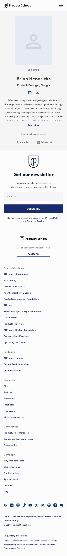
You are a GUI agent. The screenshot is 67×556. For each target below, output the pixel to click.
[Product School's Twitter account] (36, 505)
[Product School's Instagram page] (18, 505)
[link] (52, 217)
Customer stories (12, 370)
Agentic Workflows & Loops (17, 292)
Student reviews (12, 466)
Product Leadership (14, 323)
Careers (8, 485)
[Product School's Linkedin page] (12, 505)
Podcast (8, 392)
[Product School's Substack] (61, 505)
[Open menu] (61, 5)
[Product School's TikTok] (24, 505)
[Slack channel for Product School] (5, 505)
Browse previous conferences (18, 439)
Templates (9, 398)
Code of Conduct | (20, 516)
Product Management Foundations (21, 299)
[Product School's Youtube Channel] (30, 505)
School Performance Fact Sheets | (26, 541)
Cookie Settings (11, 520)
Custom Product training (16, 364)
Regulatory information (16, 535)
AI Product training (13, 358)
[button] (33, 125)
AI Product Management (16, 274)
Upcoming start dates (15, 342)
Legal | (7, 516)
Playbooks (9, 404)
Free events (9, 411)
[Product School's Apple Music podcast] (55, 505)
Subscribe (33, 208)
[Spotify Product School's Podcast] (49, 505)
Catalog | (8, 541)
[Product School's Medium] (43, 505)
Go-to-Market (11, 317)
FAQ (6, 491)
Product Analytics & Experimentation (22, 311)
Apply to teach (11, 479)
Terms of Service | (54, 516)
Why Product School (14, 460)
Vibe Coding (10, 280)
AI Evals (8, 305)
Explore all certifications (16, 336)
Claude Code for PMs (14, 286)
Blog (6, 386)
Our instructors (11, 473)
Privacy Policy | (37, 516)
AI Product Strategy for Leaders (20, 330)
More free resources (14, 417)
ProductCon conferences (16, 432)
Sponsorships (10, 445)
